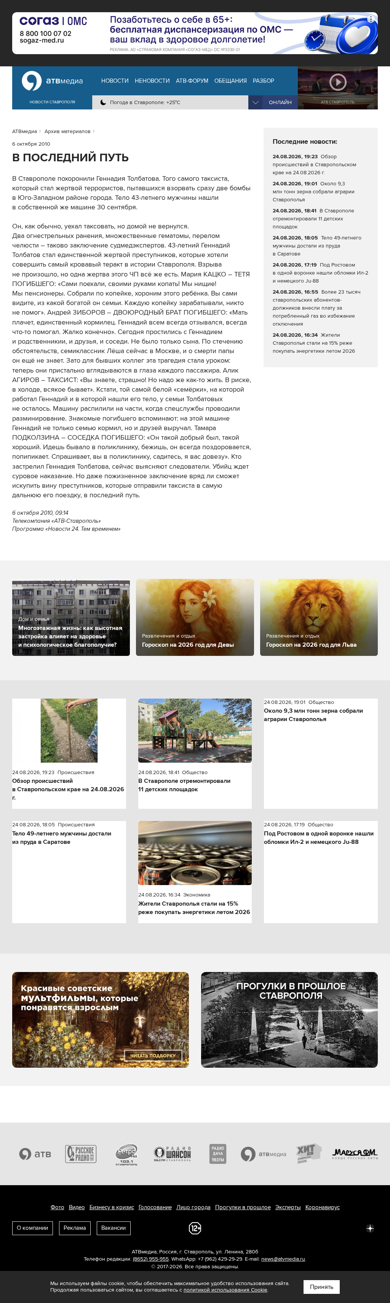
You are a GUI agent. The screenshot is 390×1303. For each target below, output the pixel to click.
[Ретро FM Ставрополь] (126, 1154)
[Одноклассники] (303, 1227)
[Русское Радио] (81, 1154)
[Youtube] (336, 1227)
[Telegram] (286, 1227)
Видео (77, 1207)
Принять (321, 1287)
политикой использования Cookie (225, 1290)
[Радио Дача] (218, 1154)
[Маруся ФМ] (355, 1154)
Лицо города (193, 1207)
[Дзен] (370, 1227)
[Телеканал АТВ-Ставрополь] (35, 1154)
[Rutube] (353, 1227)
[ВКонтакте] (269, 1227)
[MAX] (320, 1227)
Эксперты (288, 1207)
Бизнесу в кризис (112, 1207)
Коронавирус (322, 1207)
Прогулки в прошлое (243, 1207)
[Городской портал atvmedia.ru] (263, 1154)
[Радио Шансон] (172, 1154)
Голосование (155, 1207)
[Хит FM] (309, 1154)
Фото (57, 1207)
